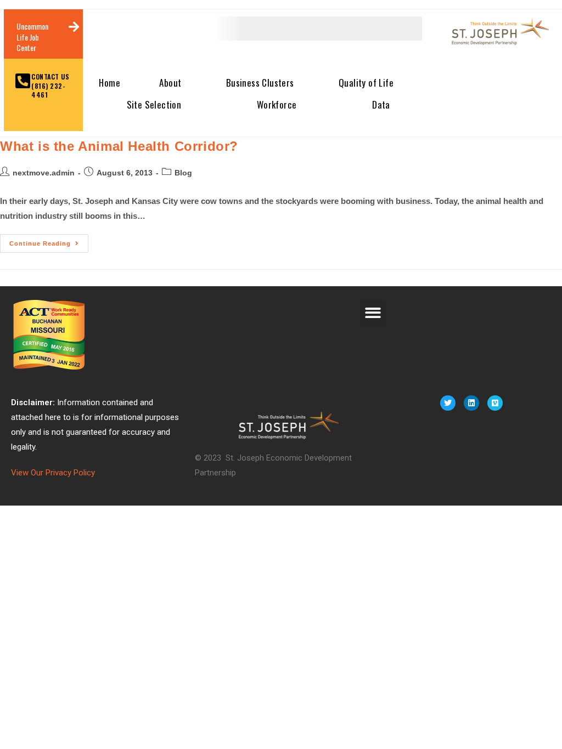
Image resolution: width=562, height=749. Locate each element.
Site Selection (154, 104)
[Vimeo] (495, 403)
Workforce (277, 104)
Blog (183, 172)
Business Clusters (260, 82)
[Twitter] (448, 403)
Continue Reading (48, 240)
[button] (373, 313)
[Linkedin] (471, 403)
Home (109, 82)
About (170, 82)
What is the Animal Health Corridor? (119, 146)
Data (381, 104)
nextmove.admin (44, 172)
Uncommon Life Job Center (32, 36)
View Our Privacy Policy (53, 473)
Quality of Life (366, 82)
